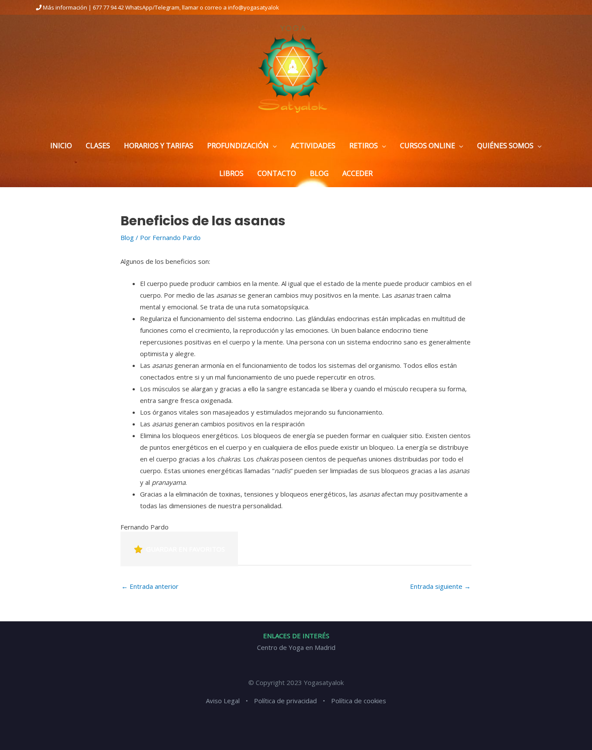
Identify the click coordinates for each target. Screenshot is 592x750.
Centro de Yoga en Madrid (296, 647)
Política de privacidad (285, 700)
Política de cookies (358, 700)
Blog (127, 237)
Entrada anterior (150, 586)
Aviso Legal (223, 700)
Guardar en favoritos (185, 549)
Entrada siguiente (440, 586)
